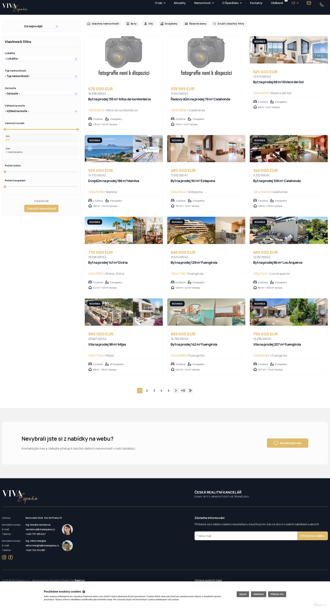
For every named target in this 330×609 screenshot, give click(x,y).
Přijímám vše (277, 594)
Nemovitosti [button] (202, 3)
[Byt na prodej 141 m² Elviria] (109, 230)
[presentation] (254, 49)
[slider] (4, 129)
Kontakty (256, 3)
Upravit (242, 594)
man (80, 580)
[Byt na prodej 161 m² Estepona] (191, 148)
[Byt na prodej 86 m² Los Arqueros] (274, 230)
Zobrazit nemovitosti (41, 208)
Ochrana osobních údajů (208, 580)
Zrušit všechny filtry (226, 23)
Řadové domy (194, 23)
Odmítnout (259, 594)
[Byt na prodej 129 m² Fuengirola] (191, 230)
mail (309, 3)
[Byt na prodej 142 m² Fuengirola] (191, 312)
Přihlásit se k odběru (312, 535)
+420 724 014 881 (35, 550)
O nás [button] (158, 3)
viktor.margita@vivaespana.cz (42, 545)
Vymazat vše (41, 200)
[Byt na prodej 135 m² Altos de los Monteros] (124, 58)
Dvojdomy (168, 23)
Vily (148, 23)
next (176, 390)
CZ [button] (293, 3)
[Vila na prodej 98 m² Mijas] (109, 312)
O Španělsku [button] (230, 3)
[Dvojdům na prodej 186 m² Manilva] (109, 148)
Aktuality (180, 3)
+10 (183, 390)
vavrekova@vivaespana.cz (40, 529)
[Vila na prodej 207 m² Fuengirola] (274, 312)
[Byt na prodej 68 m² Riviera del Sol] (274, 49)
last (190, 390)
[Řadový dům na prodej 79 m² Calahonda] (206, 58)
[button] (41, 26)
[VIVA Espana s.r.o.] (15, 8)
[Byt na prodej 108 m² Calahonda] (274, 148)
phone (322, 5)
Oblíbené (277, 2)
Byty (132, 23)
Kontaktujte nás (290, 443)
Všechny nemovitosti (104, 23)
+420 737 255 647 (36, 534)
